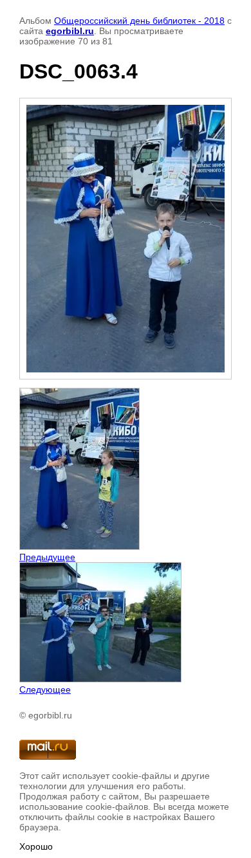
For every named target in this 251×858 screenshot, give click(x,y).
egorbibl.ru (70, 31)
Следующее (45, 689)
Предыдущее (47, 557)
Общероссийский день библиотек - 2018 (139, 20)
